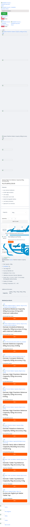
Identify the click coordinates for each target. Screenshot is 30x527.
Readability (5, 266)
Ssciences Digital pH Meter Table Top (13, 494)
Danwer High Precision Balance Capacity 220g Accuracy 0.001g (15, 376)
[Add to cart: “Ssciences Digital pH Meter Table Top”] (15, 500)
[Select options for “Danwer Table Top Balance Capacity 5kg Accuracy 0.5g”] (15, 486)
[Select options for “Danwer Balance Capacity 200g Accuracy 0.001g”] (15, 351)
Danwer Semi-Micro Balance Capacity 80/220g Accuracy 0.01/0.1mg (14, 447)
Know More (11, 241)
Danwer (11, 259)
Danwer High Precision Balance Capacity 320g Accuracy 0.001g (15, 412)
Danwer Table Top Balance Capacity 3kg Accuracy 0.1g (13, 464)
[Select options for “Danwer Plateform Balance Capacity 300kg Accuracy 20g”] (15, 436)
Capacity (5, 212)
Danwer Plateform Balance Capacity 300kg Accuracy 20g (14, 429)
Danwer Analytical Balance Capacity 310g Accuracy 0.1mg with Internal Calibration (15, 329)
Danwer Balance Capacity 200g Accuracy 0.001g (13, 345)
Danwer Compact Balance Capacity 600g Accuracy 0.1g (14, 359)
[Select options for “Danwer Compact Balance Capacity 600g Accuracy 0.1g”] (15, 365)
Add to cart (16, 221)
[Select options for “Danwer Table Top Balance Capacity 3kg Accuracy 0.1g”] (15, 470)
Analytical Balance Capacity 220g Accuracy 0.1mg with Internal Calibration (14, 311)
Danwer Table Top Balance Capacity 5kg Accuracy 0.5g (14, 480)
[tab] (7, 256)
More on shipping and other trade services (14, 233)
